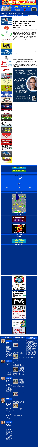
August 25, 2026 (8, 408)
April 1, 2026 (16, 30)
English (29, 0)
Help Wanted (8, 13)
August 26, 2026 (8, 345)
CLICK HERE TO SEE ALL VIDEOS (30, 357)
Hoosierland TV (13, 13)
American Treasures (21, 13)
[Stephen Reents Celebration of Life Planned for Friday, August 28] (3, 408)
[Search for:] (32, 15)
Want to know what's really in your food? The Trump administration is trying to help (18, 402)
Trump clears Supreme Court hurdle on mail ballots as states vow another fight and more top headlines (18, 389)
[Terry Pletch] (3, 367)
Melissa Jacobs (21, 30)
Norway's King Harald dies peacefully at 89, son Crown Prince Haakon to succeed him (18, 340)
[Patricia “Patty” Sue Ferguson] (3, 430)
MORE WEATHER (19, 214)
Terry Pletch (8, 362)
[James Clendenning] (3, 348)
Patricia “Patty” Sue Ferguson (8, 424)
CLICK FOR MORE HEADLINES (17, 415)
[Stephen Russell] (3, 386)
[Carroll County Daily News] (19, 8)
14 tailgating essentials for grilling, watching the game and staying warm (18, 353)
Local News (26, 30)
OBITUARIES (7, 337)
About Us (2, 13)
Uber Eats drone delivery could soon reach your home (19, 377)
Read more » (20, 360)
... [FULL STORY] (8, 374)
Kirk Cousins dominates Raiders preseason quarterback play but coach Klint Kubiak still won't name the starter (18, 365)
